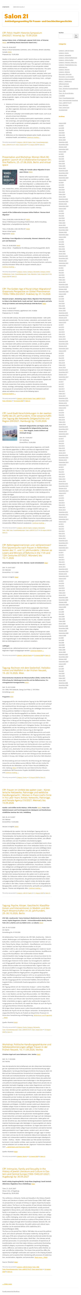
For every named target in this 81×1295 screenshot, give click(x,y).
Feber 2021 (62, 280)
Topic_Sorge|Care (21, 144)
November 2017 (63, 372)
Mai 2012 (61, 529)
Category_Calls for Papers (24, 142)
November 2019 (63, 315)
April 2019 (62, 332)
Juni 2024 (61, 185)
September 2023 (63, 206)
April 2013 (62, 502)
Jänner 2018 (62, 367)
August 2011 (62, 550)
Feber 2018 (62, 365)
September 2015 (63, 434)
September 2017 (63, 377)
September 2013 (63, 491)
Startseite (5, 7)
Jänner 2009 (62, 623)
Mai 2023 (61, 216)
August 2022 (62, 237)
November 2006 (63, 685)
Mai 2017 (61, 386)
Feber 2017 (62, 393)
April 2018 (62, 360)
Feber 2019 (62, 336)
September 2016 (63, 405)
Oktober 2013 (63, 488)
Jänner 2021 (62, 282)
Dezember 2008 (63, 626)
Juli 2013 (61, 495)
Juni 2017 (61, 384)
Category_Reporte (64, 69)
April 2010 (62, 588)
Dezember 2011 (63, 540)
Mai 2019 (61, 329)
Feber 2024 (62, 194)
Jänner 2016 (62, 424)
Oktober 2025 (63, 147)
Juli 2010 (61, 581)
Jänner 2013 (62, 510)
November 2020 (63, 287)
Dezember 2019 (63, 313)
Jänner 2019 (62, 339)
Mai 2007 (61, 671)
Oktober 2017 (63, 374)
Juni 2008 (61, 640)
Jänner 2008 (62, 652)
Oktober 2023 (63, 204)
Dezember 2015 (63, 427)
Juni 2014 (61, 469)
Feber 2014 (62, 479)
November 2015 (63, 429)
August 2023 (62, 208)
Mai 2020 (61, 301)
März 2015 (62, 448)
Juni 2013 (61, 498)
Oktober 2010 (63, 574)
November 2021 (63, 258)
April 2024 (62, 189)
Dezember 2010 (63, 569)
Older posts (7, 1284)
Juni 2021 (61, 270)
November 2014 (63, 457)
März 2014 (62, 476)
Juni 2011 (61, 555)
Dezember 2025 (63, 142)
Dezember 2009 (63, 597)
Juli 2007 (61, 666)
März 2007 (62, 676)
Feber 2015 (62, 450)
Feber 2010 (62, 593)
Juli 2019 (61, 325)
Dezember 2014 (63, 455)
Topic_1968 (5, 530)
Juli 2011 (61, 552)
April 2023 (62, 218)
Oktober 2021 (63, 261)
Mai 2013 (61, 500)
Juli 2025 (61, 154)
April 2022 (62, 246)
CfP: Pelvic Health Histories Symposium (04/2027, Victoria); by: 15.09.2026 (22, 34)
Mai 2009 (61, 614)
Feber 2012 (62, 536)
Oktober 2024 (63, 175)
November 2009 (63, 600)
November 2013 (63, 486)
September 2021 (63, 263)
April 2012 (62, 531)
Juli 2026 (61, 125)
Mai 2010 (61, 585)
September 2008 (63, 633)
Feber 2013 (62, 507)
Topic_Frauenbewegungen (40, 142)
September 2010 (63, 576)
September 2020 (63, 291)
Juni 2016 (61, 412)
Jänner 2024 (62, 197)
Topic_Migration (32, 274)
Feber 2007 (62, 678)
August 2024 (62, 180)
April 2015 (62, 446)
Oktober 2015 (63, 431)
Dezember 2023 (63, 199)
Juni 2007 (61, 668)
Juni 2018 (61, 355)
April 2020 (62, 303)
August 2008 (62, 635)
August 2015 (62, 436)
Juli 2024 (61, 182)
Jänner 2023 (62, 225)
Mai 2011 (61, 557)
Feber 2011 (62, 564)
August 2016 (62, 408)
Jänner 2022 (62, 253)
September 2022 (63, 234)
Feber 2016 (62, 422)
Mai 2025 (61, 159)
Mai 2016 (61, 415)
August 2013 (62, 493)
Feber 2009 (62, 621)
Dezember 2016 (63, 398)
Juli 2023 (61, 211)
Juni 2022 (61, 242)
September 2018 (63, 348)
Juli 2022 (61, 239)
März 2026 (62, 135)
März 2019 (62, 334)
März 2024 (62, 192)
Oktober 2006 (63, 687)
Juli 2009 (61, 609)
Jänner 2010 (62, 595)
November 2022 (63, 230)
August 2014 (62, 465)
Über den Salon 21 (19, 7)
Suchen (61, 32)
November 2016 (63, 400)
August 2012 (62, 521)
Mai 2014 (61, 472)
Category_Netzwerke (33, 272)
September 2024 (63, 178)
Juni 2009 (61, 612)
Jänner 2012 (62, 538)
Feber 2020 (62, 308)
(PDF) (11, 697)
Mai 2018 (61, 358)
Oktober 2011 (63, 545)
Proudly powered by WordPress (11, 1291)
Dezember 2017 (63, 370)
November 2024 (63, 173)
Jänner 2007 (62, 680)
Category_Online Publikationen (68, 58)
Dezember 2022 (63, 227)
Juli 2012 (61, 524)
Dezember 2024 (63, 170)
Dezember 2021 (63, 256)
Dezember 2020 (63, 284)
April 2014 (62, 474)
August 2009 (62, 607)
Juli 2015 (61, 438)
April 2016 (62, 417)
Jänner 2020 (62, 310)
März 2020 (62, 306)
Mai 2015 (61, 443)
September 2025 (63, 149)
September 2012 (63, 519)
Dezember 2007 (63, 654)
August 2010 (62, 578)
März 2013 (62, 505)
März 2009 (62, 619)
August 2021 (62, 265)
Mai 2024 (61, 187)
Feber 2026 (62, 137)
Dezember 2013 (63, 484)
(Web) (4, 42)
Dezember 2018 (63, 341)
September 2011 (63, 548)
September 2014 (63, 462)
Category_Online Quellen (66, 60)
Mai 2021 (61, 272)
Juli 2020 (61, 296)
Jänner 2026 (62, 140)
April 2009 (62, 616)
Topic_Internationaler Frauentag (68, 100)
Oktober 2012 (63, 517)
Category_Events (22, 272)
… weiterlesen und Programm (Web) (18, 1147)
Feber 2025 (62, 166)
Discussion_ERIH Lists (65, 74)
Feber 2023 (62, 223)
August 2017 (62, 379)
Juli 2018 (61, 353)
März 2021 (62, 277)
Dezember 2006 (63, 683)
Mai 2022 (61, 244)
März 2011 (62, 562)
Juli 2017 (61, 382)
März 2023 (62, 220)
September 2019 (63, 320)
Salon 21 (42, 144)
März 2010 (62, 590)
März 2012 (62, 533)
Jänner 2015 (62, 453)
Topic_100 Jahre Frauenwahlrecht (68, 88)
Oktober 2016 (63, 403)
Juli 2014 (61, 467)
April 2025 (62, 161)
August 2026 (62, 123)
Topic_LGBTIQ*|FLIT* (8, 144)
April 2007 (62, 673)
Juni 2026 (61, 128)
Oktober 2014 (63, 460)
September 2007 (63, 661)
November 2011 (63, 543)
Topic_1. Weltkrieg (64, 86)
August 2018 (62, 351)
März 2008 (62, 647)
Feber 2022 (62, 251)
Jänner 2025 (62, 168)
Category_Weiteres (64, 72)
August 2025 (62, 151)
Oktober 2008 (63, 631)
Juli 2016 (61, 410)
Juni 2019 (61, 327)
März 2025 (62, 163)
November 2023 (63, 201)
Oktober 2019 (63, 317)
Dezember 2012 (63, 512)
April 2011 (62, 559)
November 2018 (63, 344)
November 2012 (63, 514)
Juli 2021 (61, 268)
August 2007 (62, 664)
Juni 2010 (61, 583)
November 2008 (63, 628)
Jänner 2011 (62, 567)
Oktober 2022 (63, 232)
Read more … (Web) (41, 1257)
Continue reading (33, 137)
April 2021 (62, 275)
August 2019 (62, 322)
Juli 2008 (61, 638)
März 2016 (62, 419)
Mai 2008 (61, 642)
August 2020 (62, 294)
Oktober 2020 (63, 289)
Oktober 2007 (63, 659)
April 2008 (62, 645)
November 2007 (63, 657)
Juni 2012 (61, 526)
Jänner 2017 (62, 396)
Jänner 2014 (62, 481)
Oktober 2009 (63, 602)
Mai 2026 (61, 130)
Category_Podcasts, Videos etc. (68, 62)
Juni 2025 (61, 156)
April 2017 (62, 389)
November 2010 (63, 571)
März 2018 (62, 363)
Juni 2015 (61, 441)
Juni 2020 (61, 299)
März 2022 (62, 249)
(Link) (12, 692)
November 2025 (63, 144)
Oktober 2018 (63, 346)
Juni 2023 (61, 213)
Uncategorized (63, 110)
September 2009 (63, 604)
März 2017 (62, 391)
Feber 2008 (62, 650)
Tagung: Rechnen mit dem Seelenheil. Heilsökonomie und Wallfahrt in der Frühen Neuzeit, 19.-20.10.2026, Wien (26, 670)
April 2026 (62, 133)
